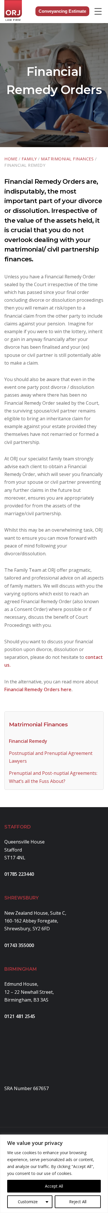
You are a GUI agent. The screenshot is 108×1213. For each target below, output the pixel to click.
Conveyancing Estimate (62, 11)
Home (10, 159)
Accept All (54, 1186)
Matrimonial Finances (67, 159)
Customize (28, 1201)
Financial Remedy (28, 741)
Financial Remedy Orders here (37, 689)
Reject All (77, 1201)
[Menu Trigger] (98, 11)
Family (29, 159)
